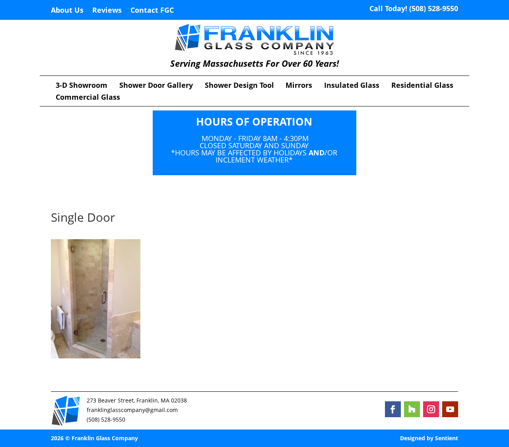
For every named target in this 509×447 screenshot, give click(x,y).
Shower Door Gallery (156, 86)
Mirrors (299, 86)
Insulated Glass (351, 86)
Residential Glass (422, 86)
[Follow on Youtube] (450, 409)
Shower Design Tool (239, 86)
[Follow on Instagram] (431, 409)
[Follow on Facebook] (393, 409)
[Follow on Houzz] (412, 409)
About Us (67, 11)
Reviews (107, 11)
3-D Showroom (81, 86)
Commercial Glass (88, 98)
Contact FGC (152, 11)
